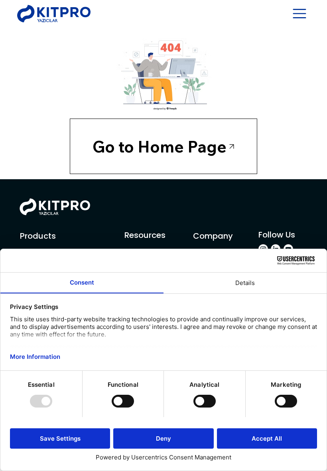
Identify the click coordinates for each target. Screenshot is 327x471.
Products (38, 235)
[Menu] (300, 14)
